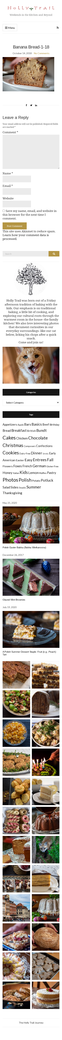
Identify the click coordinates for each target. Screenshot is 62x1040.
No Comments (41, 53)
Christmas (13, 445)
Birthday (54, 424)
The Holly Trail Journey (31, 1022)
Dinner (36, 453)
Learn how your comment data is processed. (26, 237)
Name (8, 173)
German (39, 466)
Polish (25, 480)
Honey (7, 473)
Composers (29, 446)
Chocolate (38, 437)
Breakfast (19, 430)
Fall (50, 459)
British (31, 430)
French (27, 466)
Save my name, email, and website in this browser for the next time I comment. (30, 214)
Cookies (11, 452)
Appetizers (10, 424)
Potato (36, 480)
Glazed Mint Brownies (14, 599)
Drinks (46, 453)
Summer (34, 487)
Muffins (42, 473)
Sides (14, 487)
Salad (6, 487)
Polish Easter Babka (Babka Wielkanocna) (24, 547)
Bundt (41, 430)
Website (8, 198)
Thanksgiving (12, 493)
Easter (20, 460)
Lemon (33, 473)
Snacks (22, 487)
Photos (10, 480)
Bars (27, 424)
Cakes (9, 438)
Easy (28, 459)
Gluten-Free (52, 466)
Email (8, 186)
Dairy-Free (24, 453)
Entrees (39, 459)
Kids (24, 472)
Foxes (17, 466)
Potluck (47, 480)
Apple (21, 424)
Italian (16, 473)
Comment (10, 132)
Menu (11, 27)
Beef (45, 424)
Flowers (8, 466)
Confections (44, 446)
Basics (37, 424)
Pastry (51, 473)
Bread (7, 430)
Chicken (22, 438)
